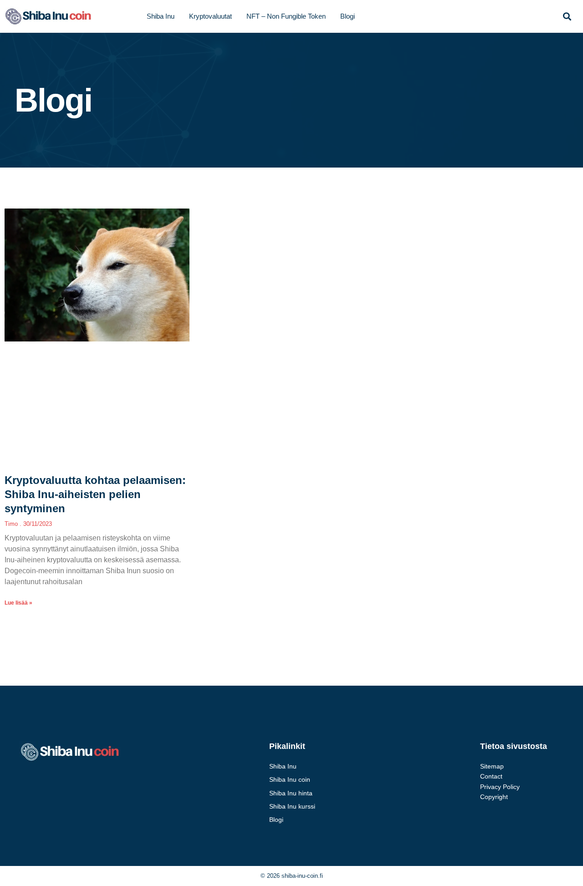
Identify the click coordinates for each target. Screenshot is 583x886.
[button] (566, 16)
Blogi (347, 16)
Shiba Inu (160, 16)
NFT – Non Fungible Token (286, 16)
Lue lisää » (18, 603)
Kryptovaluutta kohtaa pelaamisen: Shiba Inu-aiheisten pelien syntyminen (95, 494)
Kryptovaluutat (210, 16)
